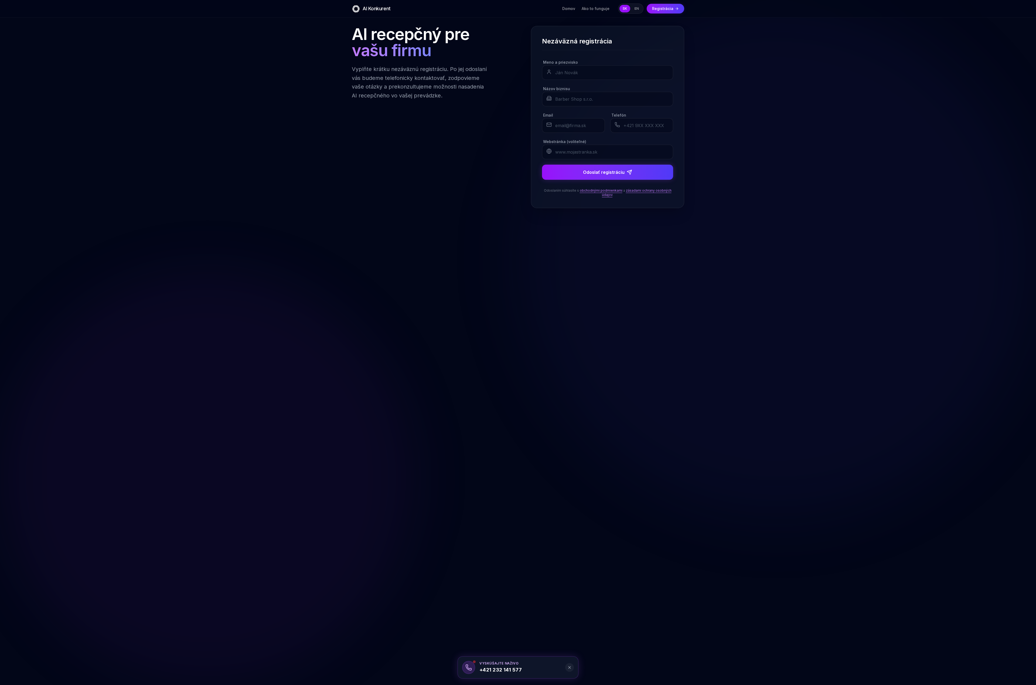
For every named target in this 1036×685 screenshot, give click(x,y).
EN (637, 8)
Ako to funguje (595, 8)
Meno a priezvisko (560, 62)
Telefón (618, 115)
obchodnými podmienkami (601, 190)
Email (548, 115)
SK (625, 8)
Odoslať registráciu (604, 172)
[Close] (569, 667)
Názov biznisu (556, 88)
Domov (568, 8)
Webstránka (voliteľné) (564, 141)
